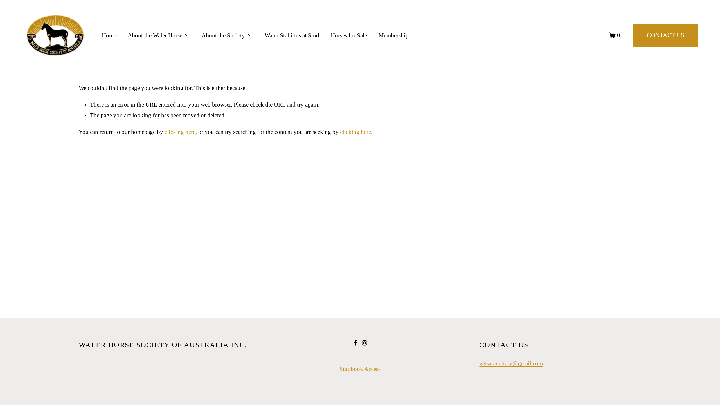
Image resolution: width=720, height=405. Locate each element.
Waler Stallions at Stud (292, 35)
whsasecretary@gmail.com (511, 363)
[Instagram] (364, 343)
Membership (394, 35)
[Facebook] (355, 343)
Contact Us (665, 35)
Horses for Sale (349, 35)
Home (109, 35)
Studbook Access (360, 369)
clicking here (180, 132)
